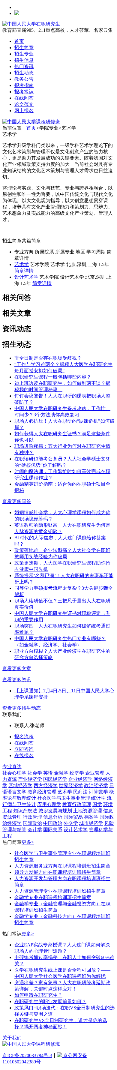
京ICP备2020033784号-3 (27, 1055)
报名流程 (24, 736)
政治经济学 (96, 785)
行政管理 (32, 817)
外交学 (71, 823)
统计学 (98, 798)
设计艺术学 (26, 277)
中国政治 (52, 823)
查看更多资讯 (16, 679)
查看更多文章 (16, 668)
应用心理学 (49, 804)
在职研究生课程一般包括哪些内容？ (52, 376)
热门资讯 (24, 66)
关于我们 (12, 1037)
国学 (97, 804)
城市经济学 (91, 823)
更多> (28, 842)
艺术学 (21, 264)
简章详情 (24, 270)
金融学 (61, 772)
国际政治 (32, 823)
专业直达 (12, 766)
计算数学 (98, 791)
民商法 (80, 791)
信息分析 (52, 817)
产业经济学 (30, 779)
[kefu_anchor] (31, 121)
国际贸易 (73, 817)
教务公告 (24, 79)
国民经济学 (55, 779)
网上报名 (24, 110)
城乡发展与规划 (55, 810)
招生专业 (24, 53)
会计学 (35, 829)
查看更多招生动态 (21, 708)
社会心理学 (14, 772)
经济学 (77, 772)
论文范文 (24, 104)
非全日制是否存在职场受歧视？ (48, 358)
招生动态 (24, 72)
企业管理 (94, 772)
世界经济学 (71, 785)
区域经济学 (20, 785)
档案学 (91, 817)
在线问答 (24, 97)
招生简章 (24, 47)
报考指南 (24, 85)
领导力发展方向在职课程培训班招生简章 (57, 872)
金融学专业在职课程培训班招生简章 (52, 897)
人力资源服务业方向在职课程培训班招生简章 (62, 865)
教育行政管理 (76, 804)
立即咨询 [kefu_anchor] (24, 749)
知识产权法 (25, 810)
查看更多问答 (16, 501)
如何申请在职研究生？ (38, 995)
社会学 (35, 772)
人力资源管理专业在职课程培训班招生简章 (60, 891)
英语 (48, 772)
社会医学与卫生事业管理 (63, 798)
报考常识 (24, 91)
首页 (19, 41)
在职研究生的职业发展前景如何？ (50, 1001)
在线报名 (24, 755)
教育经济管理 (42, 791)
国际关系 (52, 829)
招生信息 (24, 60)
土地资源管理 (87, 810)
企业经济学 (80, 779)
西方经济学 (46, 785)
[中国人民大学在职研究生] (31, 23)
